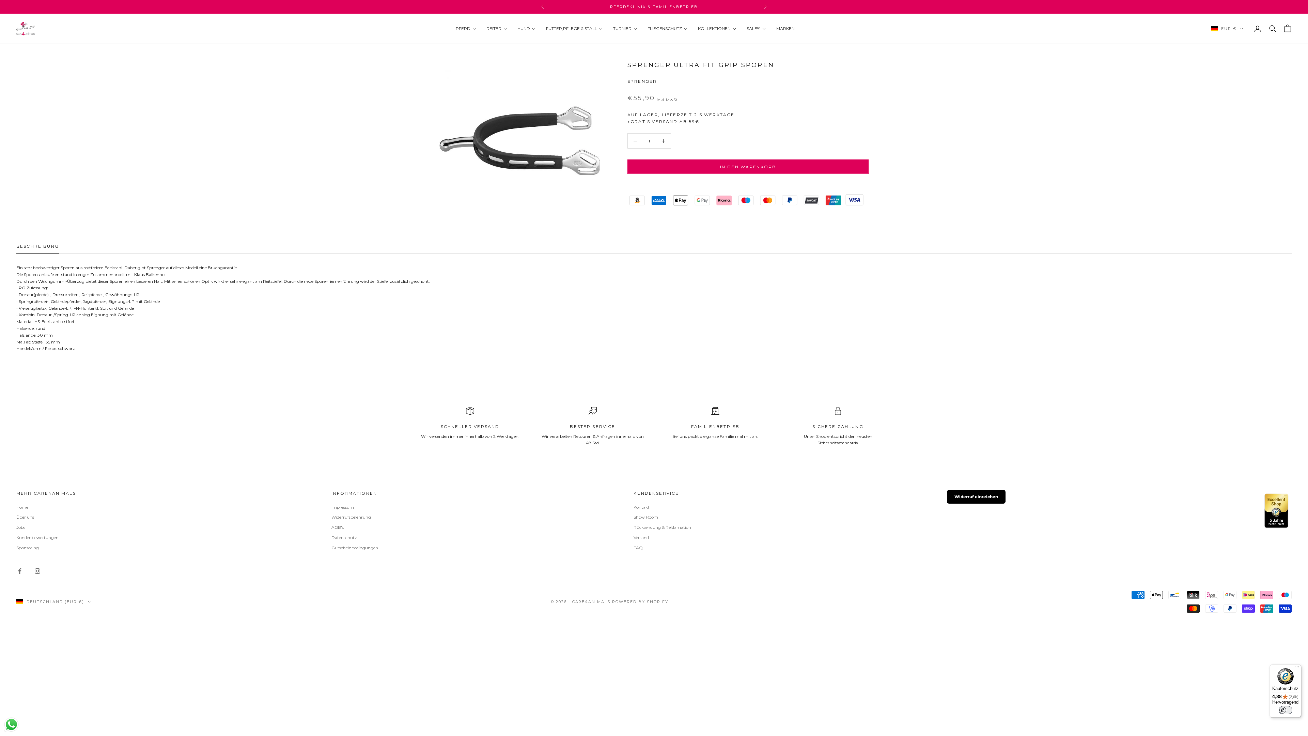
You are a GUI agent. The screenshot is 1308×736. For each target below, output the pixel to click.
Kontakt (642, 507)
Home (22, 507)
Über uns (25, 517)
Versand (641, 537)
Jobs (20, 527)
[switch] (1285, 710)
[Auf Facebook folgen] (19, 571)
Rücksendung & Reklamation (662, 527)
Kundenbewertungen (37, 537)
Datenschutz (344, 537)
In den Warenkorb (748, 166)
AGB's (337, 527)
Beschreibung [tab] (37, 246)
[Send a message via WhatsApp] (11, 725)
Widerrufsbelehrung (351, 517)
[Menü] (1297, 668)
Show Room (646, 517)
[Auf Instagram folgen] (37, 571)
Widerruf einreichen (976, 496)
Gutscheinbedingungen (354, 547)
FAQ (638, 547)
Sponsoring (27, 547)
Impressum (342, 507)
